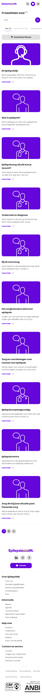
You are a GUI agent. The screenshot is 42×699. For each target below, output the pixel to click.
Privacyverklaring (25, 671)
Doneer (22, 565)
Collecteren (10, 631)
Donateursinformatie (14, 657)
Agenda (8, 607)
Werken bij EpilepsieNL (14, 587)
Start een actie (11, 634)
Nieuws (8, 604)
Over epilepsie (11, 617)
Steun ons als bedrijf (13, 640)
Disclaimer (36, 671)
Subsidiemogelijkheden (14, 584)
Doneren (9, 627)
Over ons (9, 581)
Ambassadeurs (11, 591)
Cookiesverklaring (11, 671)
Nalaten (8, 637)
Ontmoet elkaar (12, 611)
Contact (8, 651)
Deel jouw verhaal (12, 660)
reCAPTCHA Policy (26, 677)
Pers (7, 594)
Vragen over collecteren (15, 654)
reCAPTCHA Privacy (11, 677)
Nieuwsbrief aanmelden (15, 614)
